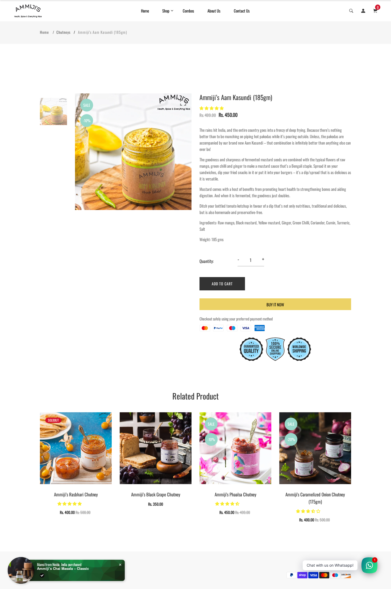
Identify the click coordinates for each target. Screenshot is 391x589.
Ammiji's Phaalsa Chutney (235, 494)
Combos (188, 11)
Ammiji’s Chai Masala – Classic (63, 568)
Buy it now (275, 304)
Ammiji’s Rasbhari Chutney (76, 494)
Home (145, 11)
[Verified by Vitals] (42, 575)
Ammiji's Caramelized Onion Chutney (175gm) (315, 498)
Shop (165, 11)
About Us (214, 11)
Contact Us (242, 11)
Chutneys (63, 32)
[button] (211, 108)
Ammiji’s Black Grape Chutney (155, 494)
